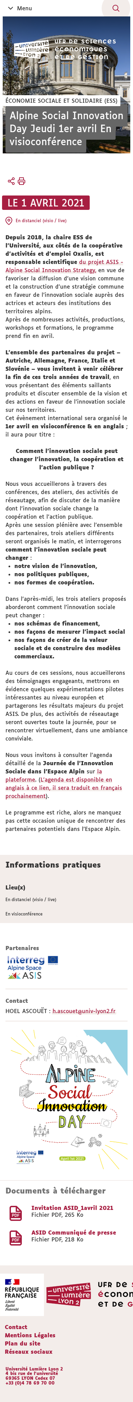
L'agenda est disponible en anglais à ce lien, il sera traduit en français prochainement (63, 787)
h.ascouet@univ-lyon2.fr (84, 1011)
